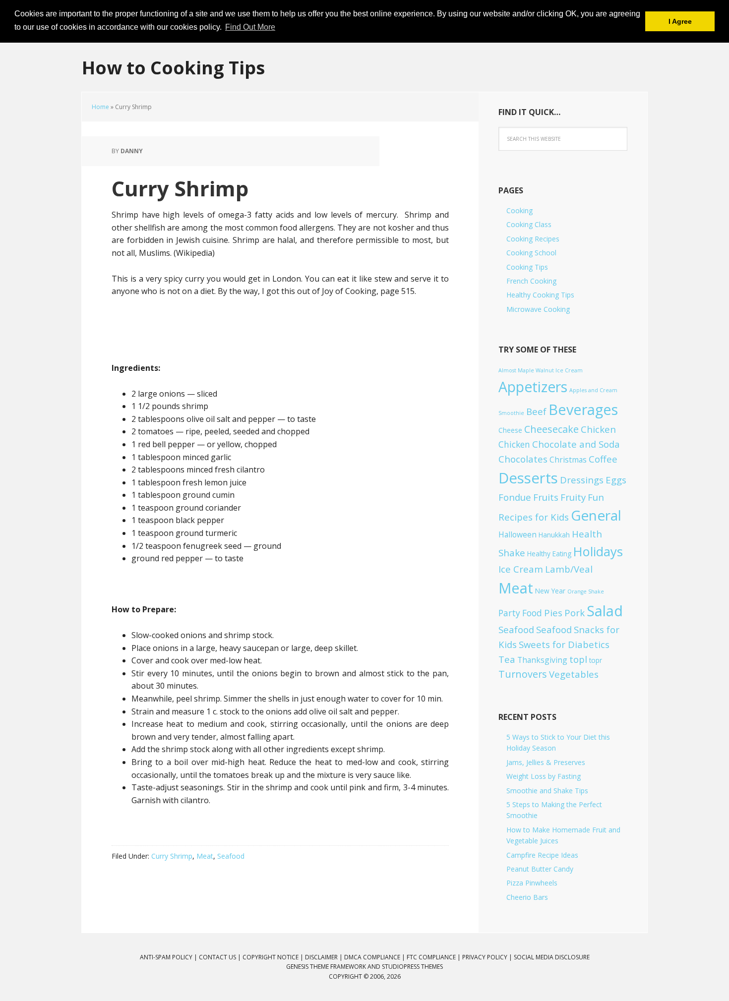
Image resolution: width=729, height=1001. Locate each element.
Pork (574, 612)
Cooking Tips (527, 267)
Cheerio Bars (527, 897)
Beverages (583, 409)
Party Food (520, 613)
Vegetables (574, 674)
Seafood (230, 856)
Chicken (598, 429)
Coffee (603, 459)
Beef (536, 411)
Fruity (573, 497)
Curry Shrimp (171, 856)
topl (578, 659)
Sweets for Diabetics (564, 644)
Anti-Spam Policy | (169, 957)
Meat (204, 856)
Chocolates (522, 459)
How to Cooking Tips (173, 67)
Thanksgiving (542, 659)
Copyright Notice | (274, 957)
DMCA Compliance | (375, 957)
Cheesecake (551, 429)
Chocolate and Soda (576, 444)
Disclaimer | (324, 957)
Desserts (528, 478)
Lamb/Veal (569, 569)
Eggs (616, 479)
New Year (550, 590)
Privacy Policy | (488, 957)
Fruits (545, 497)
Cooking (519, 210)
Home (100, 107)
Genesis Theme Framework (326, 966)
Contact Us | (221, 957)
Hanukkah (554, 534)
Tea (506, 659)
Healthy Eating (549, 553)
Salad (605, 610)
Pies (553, 612)
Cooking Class (528, 224)
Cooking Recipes (532, 238)
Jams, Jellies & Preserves (545, 762)
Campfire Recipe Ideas (542, 855)
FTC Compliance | (434, 957)
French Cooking (531, 281)
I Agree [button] (680, 21)
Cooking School (531, 252)
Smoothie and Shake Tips (547, 790)
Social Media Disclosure (552, 957)
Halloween (517, 534)
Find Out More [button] (250, 27)
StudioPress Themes (412, 966)
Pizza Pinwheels (531, 882)
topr (595, 660)
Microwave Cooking (538, 309)
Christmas (568, 459)
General (596, 515)
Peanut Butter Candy (539, 869)
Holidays (598, 551)
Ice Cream (520, 569)
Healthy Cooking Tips (540, 294)
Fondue (514, 497)
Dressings (582, 479)
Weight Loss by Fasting (543, 776)
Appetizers (532, 386)
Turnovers (522, 674)
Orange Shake (585, 591)
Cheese (510, 430)
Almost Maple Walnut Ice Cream (540, 370)
